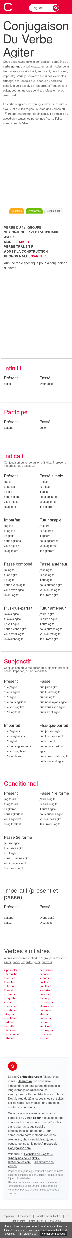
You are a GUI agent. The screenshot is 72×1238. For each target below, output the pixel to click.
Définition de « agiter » (38, 1154)
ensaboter (10, 1010)
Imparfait (12, 520)
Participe (16, 411)
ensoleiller (10, 1018)
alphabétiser (12, 970)
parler (16, 962)
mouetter (9, 1026)
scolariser (46, 990)
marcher (47, 962)
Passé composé (18, 564)
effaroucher (11, 974)
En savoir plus (28, 1233)
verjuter (44, 978)
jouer (37, 962)
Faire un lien (36, 1221)
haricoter (45, 994)
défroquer (10, 986)
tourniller (9, 982)
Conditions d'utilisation (48, 1216)
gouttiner (45, 986)
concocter (46, 1034)
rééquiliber (10, 998)
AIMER (24, 241)
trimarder (10, 990)
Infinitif (12, 368)
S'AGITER (38, 256)
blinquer (9, 1014)
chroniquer (46, 1030)
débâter (9, 1038)
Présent (11, 378)
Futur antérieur (53, 608)
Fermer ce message (53, 1233)
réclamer (9, 994)
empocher (10, 1006)
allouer (44, 1014)
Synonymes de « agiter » (24, 1158)
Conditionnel (21, 783)
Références (24, 1216)
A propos (9, 1216)
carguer (44, 1022)
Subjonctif (17, 661)
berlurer (9, 1022)
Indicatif (14, 455)
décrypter (10, 1030)
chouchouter (12, 1034)
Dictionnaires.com (19, 1162)
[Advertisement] (36, 168)
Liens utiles (54, 1221)
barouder (45, 1018)
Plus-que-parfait (18, 608)
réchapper (46, 998)
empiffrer (45, 1026)
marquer (9, 978)
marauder (46, 1010)
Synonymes (34, 210)
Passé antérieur (53, 564)
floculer (44, 1038)
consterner (46, 1002)
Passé (45, 378)
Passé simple (51, 476)
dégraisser (46, 970)
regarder (26, 962)
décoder (45, 974)
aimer (7, 962)
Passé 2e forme (18, 837)
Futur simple (50, 520)
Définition (16, 210)
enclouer (45, 982)
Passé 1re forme (54, 793)
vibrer (7, 1002)
